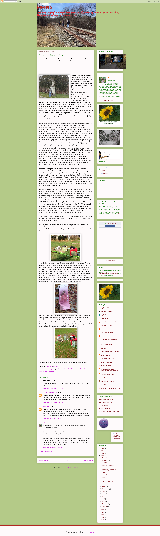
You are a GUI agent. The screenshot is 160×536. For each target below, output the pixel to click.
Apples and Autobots (107, 308)
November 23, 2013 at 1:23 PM (53, 388)
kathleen (46, 423)
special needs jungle (105, 408)
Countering (104, 318)
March (104, 501)
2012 (102, 509)
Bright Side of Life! (107, 315)
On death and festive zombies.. (108, 465)
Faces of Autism (106, 329)
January (104, 506)
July (103, 491)
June (104, 494)
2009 (102, 517)
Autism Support (110, 260)
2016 (102, 448)
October (104, 486)
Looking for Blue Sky (50, 392)
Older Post (88, 460)
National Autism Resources (106, 399)
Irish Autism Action (107, 344)
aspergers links (103, 405)
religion (47, 371)
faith (53, 369)
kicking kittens (105, 355)
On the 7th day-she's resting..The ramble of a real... (109, 481)
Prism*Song (104, 377)
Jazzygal (103, 348)
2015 (102, 450)
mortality (41, 371)
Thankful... (105, 462)
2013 (102, 455)
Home (66, 460)
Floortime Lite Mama (107, 332)
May (103, 496)
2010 (102, 514)
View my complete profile (106, 100)
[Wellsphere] (105, 173)
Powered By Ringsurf (110, 262)
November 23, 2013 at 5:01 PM (53, 402)
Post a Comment (46, 451)
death (45, 369)
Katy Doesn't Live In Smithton (110, 351)
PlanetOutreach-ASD (107, 374)
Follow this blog (110, 226)
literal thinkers (85, 369)
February (105, 504)
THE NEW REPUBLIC (107, 381)
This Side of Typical (107, 384)
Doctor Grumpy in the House (110, 322)
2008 (102, 519)
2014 (102, 453)
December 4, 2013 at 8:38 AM (52, 418)
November (105, 460)
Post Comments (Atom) (70, 467)
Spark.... (104, 477)
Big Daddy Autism (106, 311)
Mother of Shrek (106, 365)
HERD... (46, 7)
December (105, 458)
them (119, 213)
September (105, 489)
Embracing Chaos (106, 325)
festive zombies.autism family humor (68, 369)
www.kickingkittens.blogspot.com (108, 273)
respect (52, 371)
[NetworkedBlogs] (110, 223)
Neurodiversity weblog (105, 402)
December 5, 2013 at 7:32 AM (52, 447)
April (103, 499)
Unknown (46, 407)
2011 (102, 512)
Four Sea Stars (105, 336)
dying (50, 369)
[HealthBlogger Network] (102, 172)
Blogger (91, 532)
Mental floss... (106, 475)
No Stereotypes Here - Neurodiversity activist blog (109, 369)
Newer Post (43, 460)
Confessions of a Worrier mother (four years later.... (109, 470)
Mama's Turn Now (106, 362)
